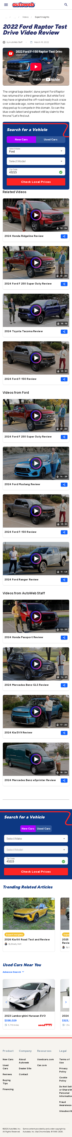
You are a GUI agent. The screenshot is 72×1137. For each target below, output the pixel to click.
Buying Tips (7, 1082)
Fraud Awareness (65, 1103)
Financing (8, 1089)
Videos (25, 17)
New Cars (21, 139)
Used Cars (50, 139)
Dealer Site (25, 1068)
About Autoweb (24, 1061)
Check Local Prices (36, 182)
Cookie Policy (63, 1079)
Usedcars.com (45, 1059)
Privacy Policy (63, 1070)
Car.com (42, 1065)
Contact (23, 1074)
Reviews (7, 1074)
